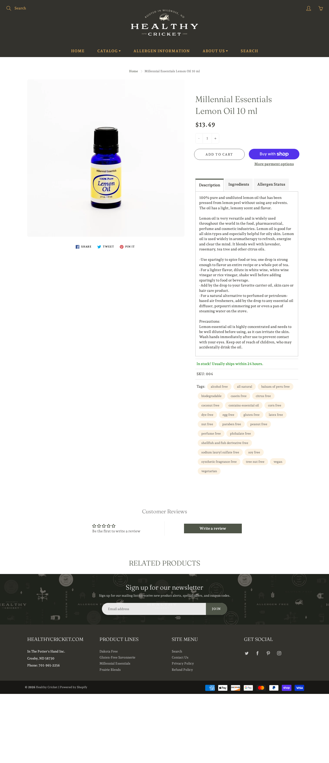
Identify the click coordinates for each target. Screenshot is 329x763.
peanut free (258, 424)
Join (216, 609)
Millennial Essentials (114, 663)
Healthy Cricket (47, 687)
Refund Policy (182, 670)
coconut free (210, 405)
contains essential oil (244, 405)
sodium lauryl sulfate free (220, 452)
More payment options (274, 164)
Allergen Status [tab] (271, 184)
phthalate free (240, 433)
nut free (207, 424)
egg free (228, 415)
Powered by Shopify (73, 687)
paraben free (231, 424)
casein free (239, 396)
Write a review (212, 528)
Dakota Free (108, 651)
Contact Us (180, 657)
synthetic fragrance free (219, 461)
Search (249, 51)
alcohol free (219, 386)
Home (78, 51)
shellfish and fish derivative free (224, 443)
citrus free (263, 396)
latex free (276, 415)
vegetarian (209, 471)
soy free (254, 452)
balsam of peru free (275, 386)
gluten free (251, 415)
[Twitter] (246, 653)
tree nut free (255, 461)
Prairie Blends (110, 670)
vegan (278, 461)
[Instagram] (279, 653)
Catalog (108, 51)
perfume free (211, 433)
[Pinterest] (268, 653)
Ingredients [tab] (238, 184)
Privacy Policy (183, 663)
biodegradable (211, 396)
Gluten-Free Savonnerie (117, 657)
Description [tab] (209, 185)
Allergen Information (161, 51)
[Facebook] (257, 653)
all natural (244, 386)
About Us (214, 51)
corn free (274, 405)
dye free (207, 415)
